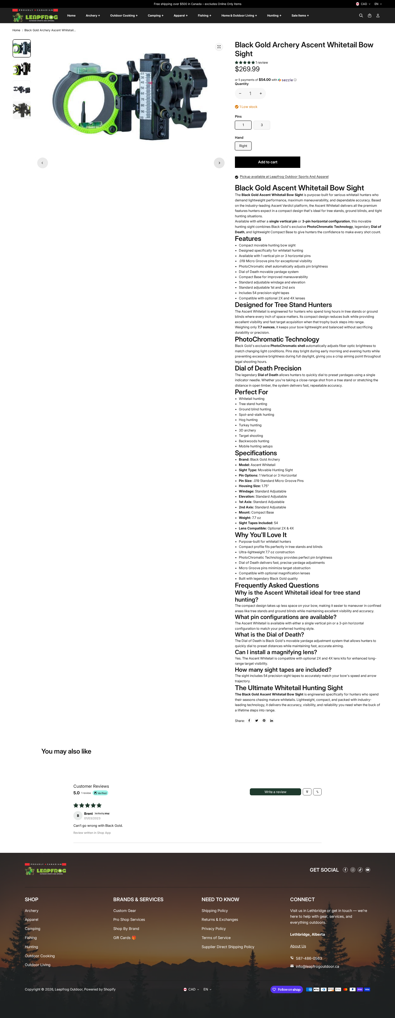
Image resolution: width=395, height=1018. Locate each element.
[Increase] (261, 93)
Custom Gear (124, 910)
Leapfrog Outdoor (69, 989)
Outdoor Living (37, 965)
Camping (32, 928)
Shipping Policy (215, 910)
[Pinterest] (264, 720)
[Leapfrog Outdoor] (35, 15)
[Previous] (42, 163)
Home (16, 30)
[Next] (219, 163)
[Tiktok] (360, 869)
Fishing (31, 938)
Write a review (275, 792)
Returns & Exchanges (220, 919)
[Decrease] (240, 93)
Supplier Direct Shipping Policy (228, 947)
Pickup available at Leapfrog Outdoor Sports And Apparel (284, 176)
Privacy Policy (214, 928)
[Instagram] (352, 869)
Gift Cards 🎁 (124, 938)
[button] (245, 62)
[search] (361, 15)
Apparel (31, 919)
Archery (31, 910)
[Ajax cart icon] (369, 15)
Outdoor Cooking (40, 956)
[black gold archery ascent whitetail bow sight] (219, 46)
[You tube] (367, 869)
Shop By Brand (126, 928)
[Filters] (307, 791)
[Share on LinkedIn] (271, 720)
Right (243, 146)
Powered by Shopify (100, 989)
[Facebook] (249, 720)
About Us (298, 946)
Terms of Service (216, 938)
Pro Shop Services (129, 919)
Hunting (31, 947)
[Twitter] (256, 720)
